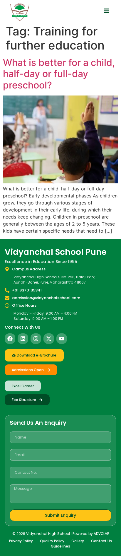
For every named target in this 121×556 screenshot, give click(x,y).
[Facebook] (10, 338)
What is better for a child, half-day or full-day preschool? (59, 74)
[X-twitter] (48, 338)
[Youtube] (61, 338)
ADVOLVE (101, 533)
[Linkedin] (23, 338)
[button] (106, 10)
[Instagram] (36, 338)
